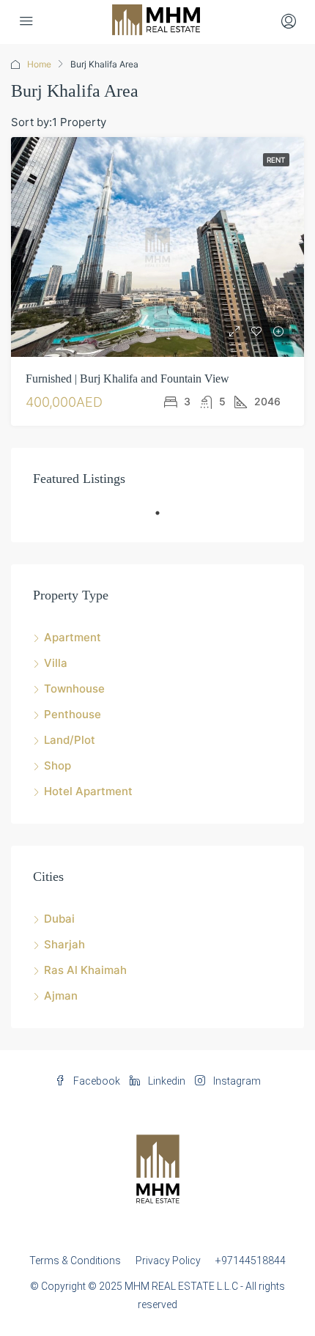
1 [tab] (165, 519)
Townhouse (74, 688)
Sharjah (64, 944)
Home (39, 64)
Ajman (61, 996)
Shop (57, 765)
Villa (55, 663)
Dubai (59, 919)
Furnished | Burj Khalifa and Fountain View (127, 378)
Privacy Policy (168, 1260)
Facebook (95, 1081)
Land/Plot (69, 740)
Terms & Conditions (75, 1260)
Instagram (236, 1081)
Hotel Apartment (88, 791)
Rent (276, 159)
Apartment (72, 637)
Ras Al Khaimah (85, 970)
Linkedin (165, 1081)
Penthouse (72, 714)
